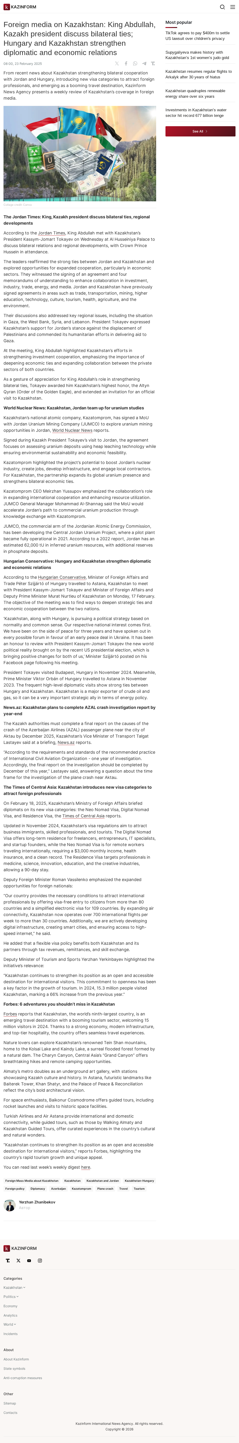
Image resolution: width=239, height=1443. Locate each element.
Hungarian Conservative (62, 577)
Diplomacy (38, 1188)
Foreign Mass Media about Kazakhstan (31, 1180)
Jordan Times (51, 232)
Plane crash (105, 1188)
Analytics (10, 1315)
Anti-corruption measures (23, 1378)
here (85, 1167)
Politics (10, 1296)
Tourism (139, 1188)
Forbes (10, 1013)
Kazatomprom (81, 1188)
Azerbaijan (58, 1188)
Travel (123, 1188)
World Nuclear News (72, 430)
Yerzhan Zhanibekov (37, 1202)
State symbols (14, 1368)
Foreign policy (15, 1188)
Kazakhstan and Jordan (103, 1180)
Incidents (11, 1334)
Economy (11, 1306)
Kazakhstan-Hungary (139, 1180)
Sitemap (10, 1403)
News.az (66, 742)
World (8, 1324)
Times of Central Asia (83, 815)
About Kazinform (16, 1359)
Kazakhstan (72, 1180)
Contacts (10, 1413)
